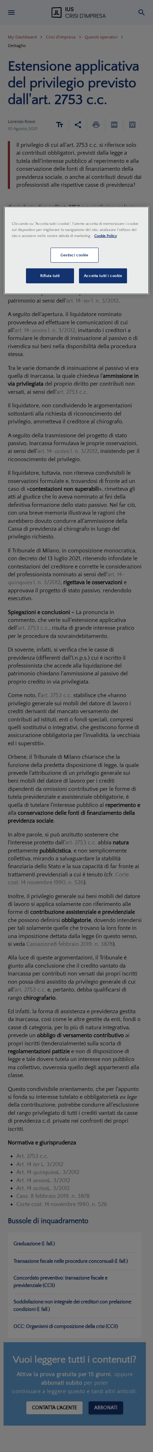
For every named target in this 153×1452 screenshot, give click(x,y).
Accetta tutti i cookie (103, 275)
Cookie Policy (105, 235)
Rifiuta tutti (50, 275)
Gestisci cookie (74, 255)
